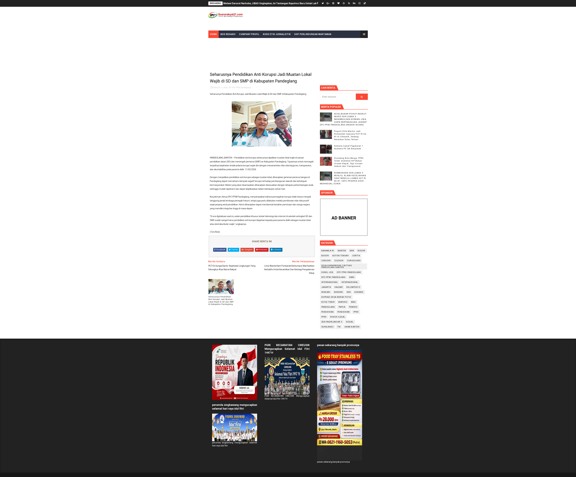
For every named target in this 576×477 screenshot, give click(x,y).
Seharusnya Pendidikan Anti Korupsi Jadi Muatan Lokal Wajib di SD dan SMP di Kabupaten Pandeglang (221, 300)
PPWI (324, 317)
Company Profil (249, 34)
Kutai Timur (328, 302)
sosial (349, 322)
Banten (342, 251)
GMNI (351, 277)
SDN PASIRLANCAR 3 (331, 322)
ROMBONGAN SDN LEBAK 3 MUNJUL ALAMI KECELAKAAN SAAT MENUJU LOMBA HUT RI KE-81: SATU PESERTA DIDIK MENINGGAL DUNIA (343, 178)
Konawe (358, 292)
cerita (356, 256)
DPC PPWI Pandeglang (349, 272)
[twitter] (323, 3)
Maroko (342, 302)
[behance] (354, 3)
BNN (352, 251)
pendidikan (327, 312)
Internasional (350, 282)
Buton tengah (341, 256)
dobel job (327, 272)
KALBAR (339, 287)
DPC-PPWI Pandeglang (241, 87)
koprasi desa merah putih (336, 297)
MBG (353, 302)
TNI (339, 327)
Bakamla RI (327, 251)
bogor (361, 251)
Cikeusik (326, 261)
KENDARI (338, 292)
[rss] (349, 3)
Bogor (325, 256)
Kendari (325, 292)
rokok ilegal (337, 317)
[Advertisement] (313, 18)
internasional (329, 282)
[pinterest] (333, 3)
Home (213, 34)
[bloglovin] (338, 3)
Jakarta (326, 287)
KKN (349, 292)
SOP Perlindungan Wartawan (312, 34)
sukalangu (327, 327)
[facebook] (317, 3)
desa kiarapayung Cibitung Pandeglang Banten (336, 266)
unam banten (352, 327)
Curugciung (354, 261)
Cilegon (339, 261)
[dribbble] (344, 3)
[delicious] (365, 3)
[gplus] (328, 3)
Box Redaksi (228, 34)
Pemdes (353, 307)
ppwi (356, 312)
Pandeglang (328, 307)
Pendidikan (344, 312)
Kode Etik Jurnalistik (277, 34)
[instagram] (359, 3)
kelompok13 (353, 287)
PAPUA (342, 307)
